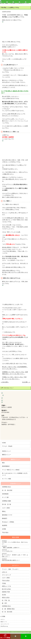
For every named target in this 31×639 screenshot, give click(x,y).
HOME (4, 442)
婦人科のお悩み (6, 589)
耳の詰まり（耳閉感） (8, 522)
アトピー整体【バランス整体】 (11, 470)
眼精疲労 (4, 518)
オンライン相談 (6, 478)
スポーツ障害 (6, 508)
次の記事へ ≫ (26, 382)
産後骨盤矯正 (6, 466)
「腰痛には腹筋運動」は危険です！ (11, 547)
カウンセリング (6, 575)
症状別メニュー (6, 451)
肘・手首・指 (6, 600)
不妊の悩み (5, 532)
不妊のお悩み (6, 580)
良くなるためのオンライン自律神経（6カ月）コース (15, 474)
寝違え (4, 511)
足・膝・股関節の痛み (8, 609)
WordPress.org (4, 626)
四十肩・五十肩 (6, 504)
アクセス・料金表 (7, 446)
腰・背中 (4, 603)
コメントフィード (5, 624)
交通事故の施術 (6, 501)
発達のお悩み (6, 597)
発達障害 (4, 525)
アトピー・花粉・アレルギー (10, 569)
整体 (3, 462)
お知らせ (4, 572)
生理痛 (4, 529)
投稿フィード (4, 621)
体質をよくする (6, 586)
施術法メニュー (6, 454)
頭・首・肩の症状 (7, 490)
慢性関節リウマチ (7, 515)
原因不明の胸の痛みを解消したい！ (11, 560)
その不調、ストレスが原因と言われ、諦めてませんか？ (15, 543)
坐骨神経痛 (5, 494)
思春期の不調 (6, 592)
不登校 (4, 583)
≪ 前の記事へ (5, 382)
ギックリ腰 (5, 497)
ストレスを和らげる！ (7, 551)
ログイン (3, 619)
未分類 (4, 594)
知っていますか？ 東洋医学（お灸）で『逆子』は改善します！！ (15, 555)
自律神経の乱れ (6, 487)
